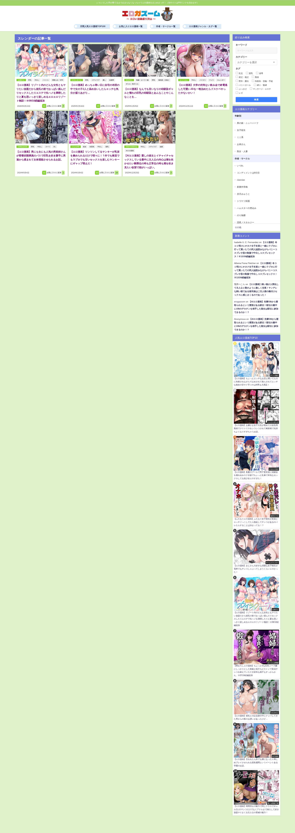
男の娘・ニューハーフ (247, 123)
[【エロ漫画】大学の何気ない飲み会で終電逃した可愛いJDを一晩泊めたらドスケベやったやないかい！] (203, 60)
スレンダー (221, 80)
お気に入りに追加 (55, 106)
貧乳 (107, 146)
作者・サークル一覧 (165, 26)
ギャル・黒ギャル (132, 84)
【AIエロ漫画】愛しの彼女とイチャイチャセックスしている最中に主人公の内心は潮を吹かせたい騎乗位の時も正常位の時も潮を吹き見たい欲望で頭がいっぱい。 (148, 161)
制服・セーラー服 (142, 80)
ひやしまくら (76, 80)
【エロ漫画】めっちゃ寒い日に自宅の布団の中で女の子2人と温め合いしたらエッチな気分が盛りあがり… (95, 89)
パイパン (46, 80)
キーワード (241, 45)
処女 (84, 146)
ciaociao (241, 180)
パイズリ (203, 80)
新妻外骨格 (242, 187)
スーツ (47, 146)
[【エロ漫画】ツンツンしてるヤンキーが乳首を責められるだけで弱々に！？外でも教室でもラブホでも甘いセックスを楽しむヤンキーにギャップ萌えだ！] (95, 127)
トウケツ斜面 (243, 201)
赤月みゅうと (243, 194)
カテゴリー (241, 57)
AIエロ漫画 (130, 150)
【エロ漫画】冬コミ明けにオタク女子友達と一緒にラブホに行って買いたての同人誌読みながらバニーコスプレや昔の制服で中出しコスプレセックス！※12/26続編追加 (255, 249)
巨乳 (29, 80)
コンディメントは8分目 (248, 173)
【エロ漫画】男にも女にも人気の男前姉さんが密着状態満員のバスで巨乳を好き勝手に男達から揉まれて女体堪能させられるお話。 (41, 155)
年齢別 (238, 116)
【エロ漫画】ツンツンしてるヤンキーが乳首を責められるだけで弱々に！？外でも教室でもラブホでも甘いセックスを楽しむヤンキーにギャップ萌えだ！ (95, 157)
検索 (256, 99)
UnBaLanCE (22, 146)
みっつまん (184, 80)
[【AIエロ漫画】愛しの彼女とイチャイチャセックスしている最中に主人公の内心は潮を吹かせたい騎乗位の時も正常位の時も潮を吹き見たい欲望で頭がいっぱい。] (149, 127)
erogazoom (239, 302)
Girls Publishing (131, 146)
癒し (104, 80)
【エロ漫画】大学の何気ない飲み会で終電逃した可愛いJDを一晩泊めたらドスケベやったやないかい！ (202, 89)
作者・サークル (242, 158)
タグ (238, 68)
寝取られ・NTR (57, 80)
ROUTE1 (129, 80)
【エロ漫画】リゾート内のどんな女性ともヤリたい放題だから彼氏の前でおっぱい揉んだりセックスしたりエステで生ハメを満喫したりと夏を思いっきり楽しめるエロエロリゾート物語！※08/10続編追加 (41, 93)
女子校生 (241, 130)
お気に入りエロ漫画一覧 (131, 26)
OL (54, 146)
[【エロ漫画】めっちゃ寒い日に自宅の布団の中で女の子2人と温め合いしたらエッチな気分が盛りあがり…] (95, 60)
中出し (37, 80)
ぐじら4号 (75, 146)
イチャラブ (95, 80)
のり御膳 (241, 215)
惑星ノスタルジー (245, 222)
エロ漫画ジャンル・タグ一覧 (203, 26)
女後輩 (111, 80)
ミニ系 (240, 137)
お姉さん (21, 80)
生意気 (92, 146)
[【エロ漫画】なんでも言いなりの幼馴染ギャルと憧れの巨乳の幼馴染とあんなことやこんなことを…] (149, 60)
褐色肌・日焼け (163, 80)
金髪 (161, 146)
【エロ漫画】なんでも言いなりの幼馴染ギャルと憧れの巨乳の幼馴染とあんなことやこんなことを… (148, 93)
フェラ (211, 80)
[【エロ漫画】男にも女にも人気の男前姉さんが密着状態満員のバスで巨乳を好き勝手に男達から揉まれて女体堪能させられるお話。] (41, 127)
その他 (238, 227)
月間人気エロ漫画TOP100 (92, 26)
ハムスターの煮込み (246, 208)
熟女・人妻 (242, 151)
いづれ (240, 166)
